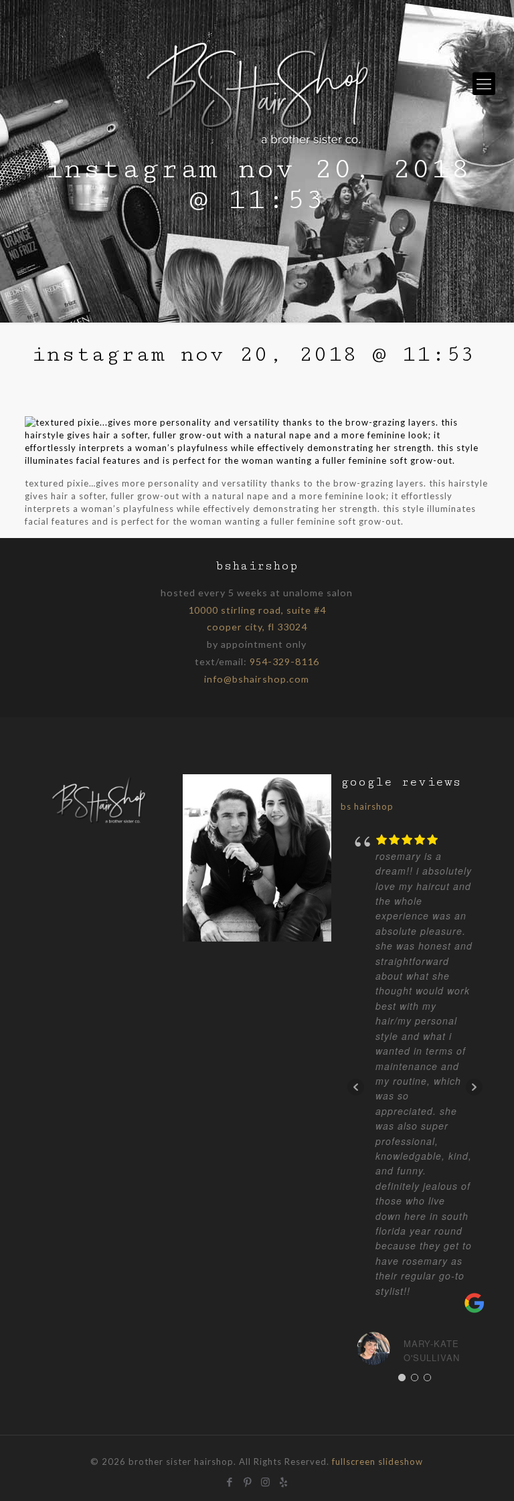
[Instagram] (266, 1480)
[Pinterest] (248, 1480)
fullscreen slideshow (377, 1461)
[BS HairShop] (257, 83)
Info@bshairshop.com (256, 679)
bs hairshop (367, 806)
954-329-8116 (284, 661)
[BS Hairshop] (99, 822)
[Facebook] (230, 1480)
